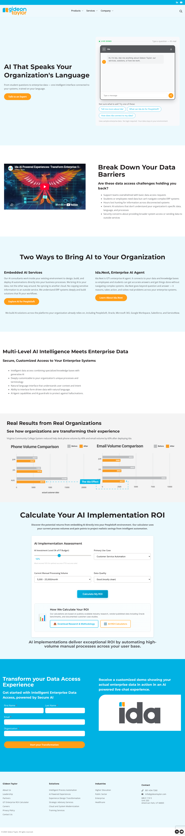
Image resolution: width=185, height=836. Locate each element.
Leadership (8, 794)
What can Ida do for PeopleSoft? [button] (144, 109)
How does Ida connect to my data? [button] (117, 115)
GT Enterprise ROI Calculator (16, 802)
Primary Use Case (102, 550)
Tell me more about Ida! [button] (112, 109)
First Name (10, 705)
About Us (7, 790)
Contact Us (7, 814)
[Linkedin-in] (177, 2)
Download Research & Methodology (74, 623)
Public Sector (101, 794)
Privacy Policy (9, 810)
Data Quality (100, 573)
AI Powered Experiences (60, 794)
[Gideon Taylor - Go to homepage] (14, 11)
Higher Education (103, 790)
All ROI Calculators (115, 623)
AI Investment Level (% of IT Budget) (51, 550)
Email (7, 717)
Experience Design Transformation (64, 798)
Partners (6, 798)
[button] (77, 10)
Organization (11, 728)
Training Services (57, 810)
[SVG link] (181, 11)
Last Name (51, 705)
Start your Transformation (44, 744)
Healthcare (100, 802)
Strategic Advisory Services (61, 802)
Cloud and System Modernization (64, 806)
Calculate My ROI (93, 594)
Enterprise (100, 798)
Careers (6, 806)
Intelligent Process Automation (63, 790)
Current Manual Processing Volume (51, 573)
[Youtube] (181, 2)
